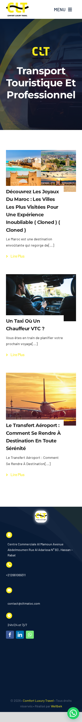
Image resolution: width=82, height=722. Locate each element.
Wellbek (56, 706)
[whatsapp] (30, 635)
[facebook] (10, 635)
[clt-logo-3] (41, 512)
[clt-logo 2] (17, 4)
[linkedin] (20, 635)
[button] (73, 713)
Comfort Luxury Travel (38, 700)
